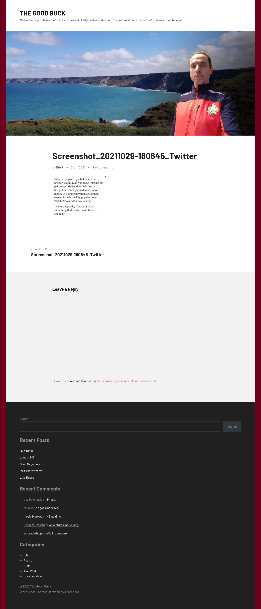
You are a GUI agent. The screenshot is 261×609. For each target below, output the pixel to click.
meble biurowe (33, 516)
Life (26, 555)
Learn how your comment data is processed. (129, 381)
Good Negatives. (30, 464)
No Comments (103, 167)
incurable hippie (34, 533)
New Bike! (26, 450)
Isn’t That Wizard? (31, 471)
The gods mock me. (46, 508)
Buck (60, 167)
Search (24, 418)
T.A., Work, (30, 571)
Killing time (54, 516)
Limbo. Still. (27, 457)
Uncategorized (33, 576)
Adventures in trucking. (64, 525)
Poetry (28, 560)
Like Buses (27, 477)
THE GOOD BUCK (43, 13)
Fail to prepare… (58, 533)
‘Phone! (51, 499)
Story (27, 565)
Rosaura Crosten (34, 525)
